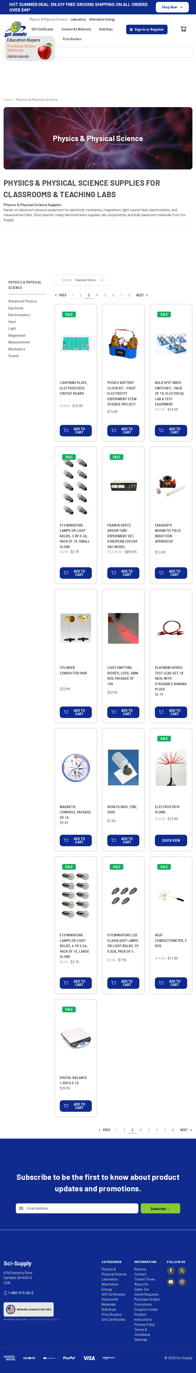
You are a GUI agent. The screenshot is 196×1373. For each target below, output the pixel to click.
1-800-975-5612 (20, 1293)
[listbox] (90, 280)
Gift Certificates (43, 29)
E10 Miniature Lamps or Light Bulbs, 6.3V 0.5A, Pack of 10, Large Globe (74, 946)
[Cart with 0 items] (183, 29)
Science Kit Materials (76, 29)
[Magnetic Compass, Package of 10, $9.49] (75, 767)
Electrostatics (19, 315)
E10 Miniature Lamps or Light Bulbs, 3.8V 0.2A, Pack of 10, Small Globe (75, 536)
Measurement (19, 342)
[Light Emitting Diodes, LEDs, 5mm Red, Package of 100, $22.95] (123, 628)
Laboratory (78, 19)
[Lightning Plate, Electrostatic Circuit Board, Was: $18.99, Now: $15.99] (75, 343)
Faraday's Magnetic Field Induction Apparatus (168, 533)
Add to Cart (79, 430)
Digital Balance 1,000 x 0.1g (73, 1080)
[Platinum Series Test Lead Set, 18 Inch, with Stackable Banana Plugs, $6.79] (171, 628)
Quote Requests (146, 1294)
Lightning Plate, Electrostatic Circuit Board (73, 388)
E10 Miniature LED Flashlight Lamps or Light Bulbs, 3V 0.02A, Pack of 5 (123, 943)
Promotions (143, 1304)
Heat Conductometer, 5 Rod (171, 940)
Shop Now (169, 7)
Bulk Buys (106, 29)
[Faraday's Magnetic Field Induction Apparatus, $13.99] (171, 485)
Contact (140, 1274)
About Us (141, 1284)
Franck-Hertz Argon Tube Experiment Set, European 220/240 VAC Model (122, 536)
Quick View (171, 840)
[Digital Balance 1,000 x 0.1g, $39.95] (75, 1038)
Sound (13, 356)
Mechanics (16, 349)
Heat (12, 322)
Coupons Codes (146, 1309)
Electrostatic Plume (167, 810)
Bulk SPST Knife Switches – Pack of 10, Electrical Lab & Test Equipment (170, 393)
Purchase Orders (147, 1299)
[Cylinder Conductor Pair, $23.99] (75, 628)
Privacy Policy (144, 1325)
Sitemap (140, 1340)
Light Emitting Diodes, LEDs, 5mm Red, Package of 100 (122, 676)
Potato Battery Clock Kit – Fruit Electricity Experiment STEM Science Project (121, 393)
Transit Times (144, 1279)
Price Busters (72, 39)
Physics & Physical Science (48, 19)
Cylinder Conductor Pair (73, 670)
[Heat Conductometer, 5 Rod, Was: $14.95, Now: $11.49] (171, 895)
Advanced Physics (22, 301)
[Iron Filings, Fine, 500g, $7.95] (123, 767)
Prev (62, 295)
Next (140, 295)
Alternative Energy (102, 19)
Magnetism (17, 335)
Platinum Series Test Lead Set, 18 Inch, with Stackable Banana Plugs (171, 678)
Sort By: (67, 280)
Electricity (15, 308)
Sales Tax (141, 1289)
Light (12, 328)
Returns (140, 1269)
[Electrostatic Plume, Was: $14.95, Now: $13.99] (171, 767)
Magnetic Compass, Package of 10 (75, 812)
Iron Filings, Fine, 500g (122, 810)
